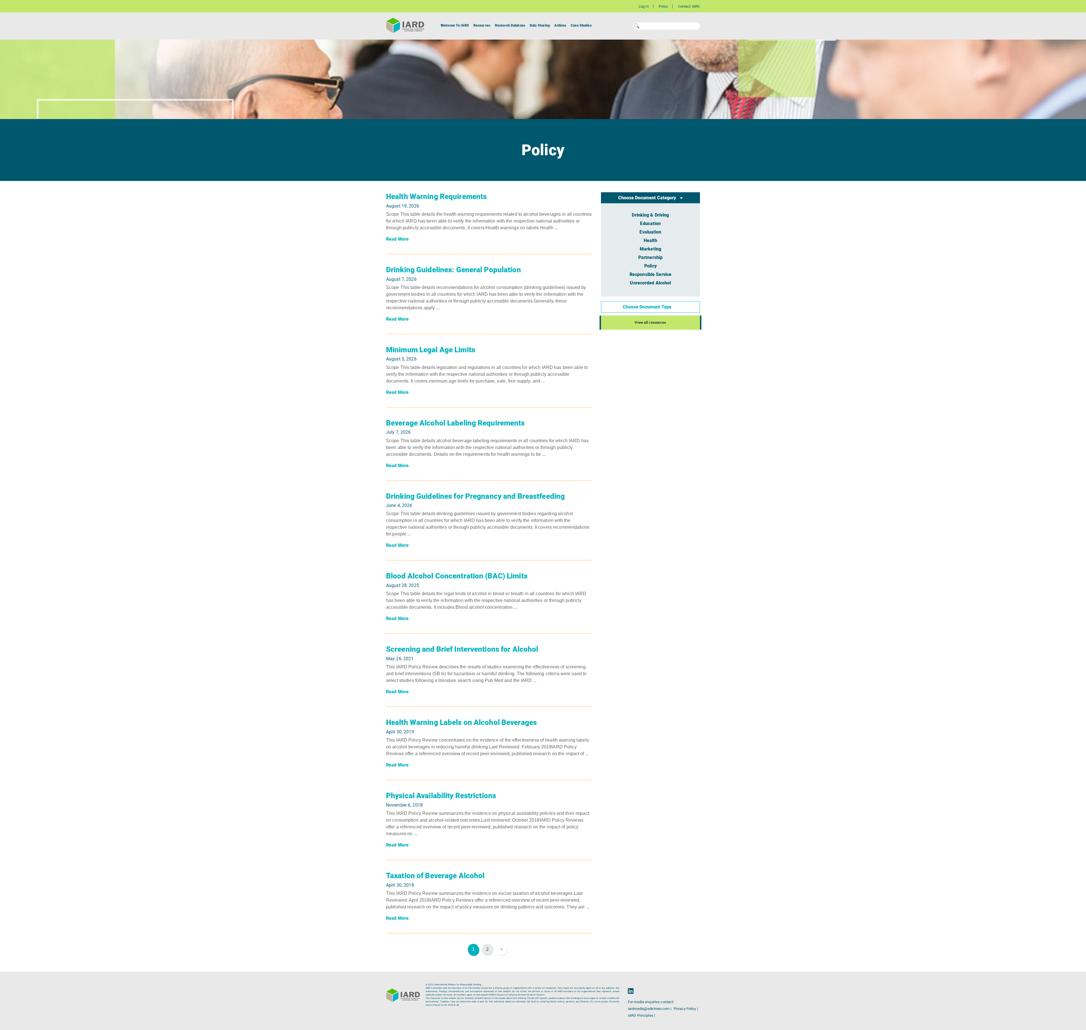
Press (663, 6)
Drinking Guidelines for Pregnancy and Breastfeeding (475, 496)
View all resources (650, 322)
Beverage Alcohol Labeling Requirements (455, 423)
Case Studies (581, 25)
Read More (397, 239)
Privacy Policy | (686, 1009)
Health (651, 240)
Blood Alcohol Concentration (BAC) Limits (456, 576)
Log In (644, 6)
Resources (481, 25)
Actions (560, 25)
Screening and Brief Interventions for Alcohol (462, 649)
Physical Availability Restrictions (441, 795)
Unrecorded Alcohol (650, 283)
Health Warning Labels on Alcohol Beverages (461, 722)
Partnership (650, 257)
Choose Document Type (648, 307)
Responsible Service (650, 274)
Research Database (510, 25)
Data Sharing (540, 25)
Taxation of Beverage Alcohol (435, 875)
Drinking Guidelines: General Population (453, 269)
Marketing (650, 249)
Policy (650, 266)
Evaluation (650, 232)
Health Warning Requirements (436, 196)
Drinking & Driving (650, 215)
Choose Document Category (647, 197)
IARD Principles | (641, 1015)
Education (650, 223)
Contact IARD (689, 6)
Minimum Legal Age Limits (430, 350)
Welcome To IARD (455, 25)
